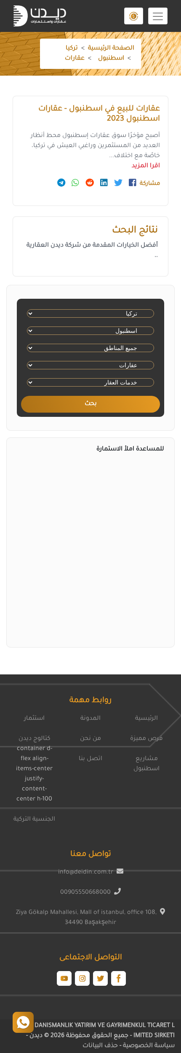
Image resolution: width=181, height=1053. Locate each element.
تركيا (72, 48)
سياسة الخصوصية (148, 1046)
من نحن (90, 739)
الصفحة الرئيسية (111, 48)
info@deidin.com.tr (85, 872)
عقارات (75, 58)
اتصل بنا (90, 759)
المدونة (90, 719)
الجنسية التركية (34, 819)
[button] (133, 16)
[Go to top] (23, 1022)
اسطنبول (111, 58)
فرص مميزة (146, 739)
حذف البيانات (100, 1046)
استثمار (34, 719)
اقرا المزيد (146, 166)
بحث (91, 404)
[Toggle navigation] (158, 16)
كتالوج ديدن (35, 739)
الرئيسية (146, 719)
